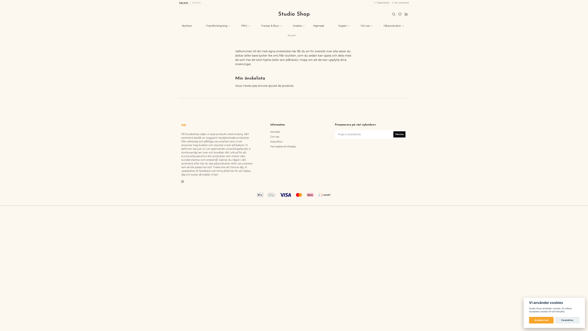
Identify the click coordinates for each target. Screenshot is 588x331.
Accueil (291, 35)
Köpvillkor (276, 141)
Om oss (274, 136)
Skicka (399, 134)
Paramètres (567, 320)
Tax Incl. (183, 2)
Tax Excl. (196, 2)
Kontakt (275, 131)
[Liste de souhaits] (400, 14)
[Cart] (406, 14)
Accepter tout (541, 320)
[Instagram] (182, 181)
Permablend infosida (283, 146)
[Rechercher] (394, 14)
